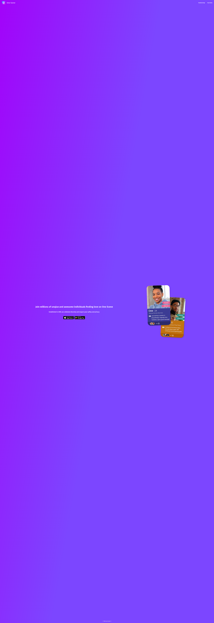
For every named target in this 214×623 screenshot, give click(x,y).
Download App (201, 2)
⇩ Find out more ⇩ (107, 621)
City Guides (209, 2)
